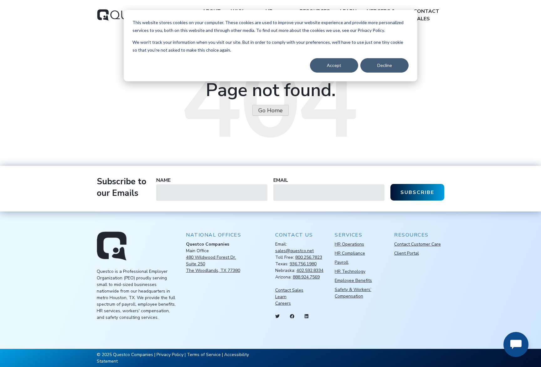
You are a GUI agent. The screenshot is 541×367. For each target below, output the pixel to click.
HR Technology (350, 271)
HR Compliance (350, 253)
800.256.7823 (308, 257)
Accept (334, 65)
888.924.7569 (306, 277)
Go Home (270, 110)
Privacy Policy (170, 355)
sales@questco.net (294, 251)
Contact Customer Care (417, 244)
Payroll (341, 262)
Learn (280, 297)
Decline (384, 65)
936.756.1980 (303, 264)
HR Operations (349, 244)
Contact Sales (426, 15)
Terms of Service (204, 355)
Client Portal (406, 253)
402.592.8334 (309, 270)
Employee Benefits (353, 280)
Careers (283, 303)
